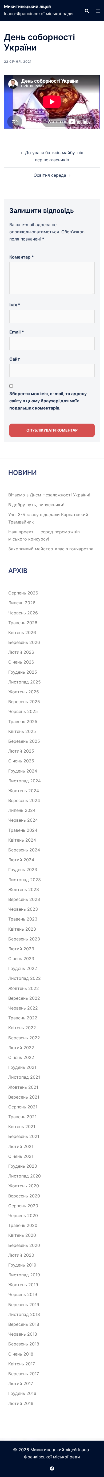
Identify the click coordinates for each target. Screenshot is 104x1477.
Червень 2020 (23, 1215)
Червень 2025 (23, 711)
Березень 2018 (23, 1344)
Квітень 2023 (22, 929)
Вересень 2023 (24, 899)
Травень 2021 (22, 1116)
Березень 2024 (24, 850)
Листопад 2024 (24, 780)
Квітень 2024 (22, 840)
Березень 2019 (23, 1304)
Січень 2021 (20, 1156)
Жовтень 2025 (23, 691)
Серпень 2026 (23, 593)
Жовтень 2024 (23, 790)
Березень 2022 (24, 1037)
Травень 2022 (22, 1017)
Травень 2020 (22, 1225)
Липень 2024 (21, 810)
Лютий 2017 (20, 1383)
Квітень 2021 (21, 1126)
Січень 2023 (21, 958)
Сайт (14, 359)
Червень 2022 (23, 1008)
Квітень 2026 (22, 632)
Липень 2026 (21, 602)
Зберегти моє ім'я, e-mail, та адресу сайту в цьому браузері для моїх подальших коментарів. (48, 401)
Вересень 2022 (24, 998)
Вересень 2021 (23, 1097)
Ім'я (14, 304)
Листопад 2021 (24, 1077)
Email (16, 332)
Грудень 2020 (22, 1166)
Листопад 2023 (24, 879)
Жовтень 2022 (23, 988)
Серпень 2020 (23, 1205)
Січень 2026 (21, 662)
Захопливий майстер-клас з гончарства (50, 548)
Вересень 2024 (24, 800)
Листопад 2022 (24, 978)
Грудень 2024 (22, 771)
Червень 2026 (23, 612)
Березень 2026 (24, 642)
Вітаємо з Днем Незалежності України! (49, 494)
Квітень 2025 (22, 731)
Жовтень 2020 (23, 1185)
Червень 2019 (22, 1294)
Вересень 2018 (23, 1324)
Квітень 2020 (22, 1235)
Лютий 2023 (21, 948)
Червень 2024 (23, 820)
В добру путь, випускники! (36, 504)
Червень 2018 (22, 1334)
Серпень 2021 (22, 1106)
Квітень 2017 (21, 1363)
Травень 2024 (22, 830)
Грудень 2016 (22, 1393)
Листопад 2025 (24, 682)
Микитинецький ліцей (27, 6)
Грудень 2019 (22, 1265)
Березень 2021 (23, 1136)
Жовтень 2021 (23, 1087)
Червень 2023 (23, 909)
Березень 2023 (24, 939)
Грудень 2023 (22, 869)
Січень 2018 (20, 1354)
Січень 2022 (21, 1057)
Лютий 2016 (20, 1403)
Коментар (21, 257)
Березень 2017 (23, 1373)
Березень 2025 (24, 741)
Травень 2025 (22, 721)
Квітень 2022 (22, 1027)
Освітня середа (50, 175)
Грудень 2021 (22, 1067)
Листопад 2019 (24, 1274)
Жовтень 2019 (23, 1284)
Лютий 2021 (20, 1146)
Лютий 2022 (21, 1047)
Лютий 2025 (21, 751)
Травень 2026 (22, 622)
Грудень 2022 (22, 968)
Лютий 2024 (21, 859)
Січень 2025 (21, 760)
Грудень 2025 (22, 672)
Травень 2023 (22, 919)
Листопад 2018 (24, 1314)
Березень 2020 (24, 1245)
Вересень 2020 (24, 1196)
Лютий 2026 (21, 652)
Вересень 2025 (24, 701)
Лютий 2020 (21, 1255)
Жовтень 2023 (23, 889)
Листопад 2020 (24, 1176)
